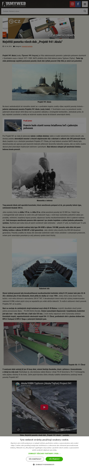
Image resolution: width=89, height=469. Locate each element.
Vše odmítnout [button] (35, 459)
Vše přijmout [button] (54, 459)
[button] (44, 453)
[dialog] (44, 452)
